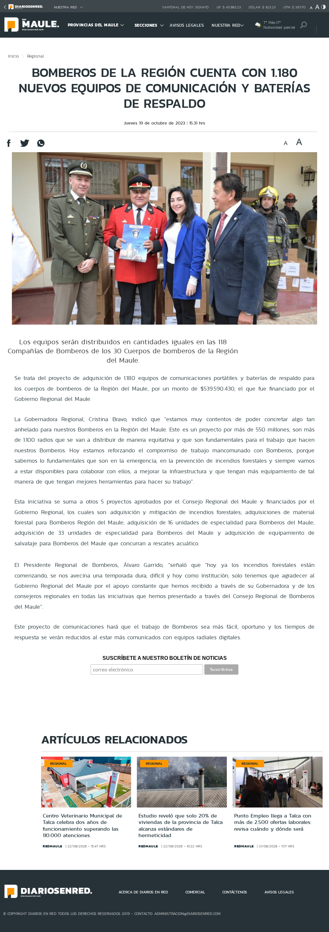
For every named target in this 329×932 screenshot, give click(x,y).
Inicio (13, 56)
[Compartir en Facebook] (8, 146)
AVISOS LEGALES (187, 25)
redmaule (52, 846)
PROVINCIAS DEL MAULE (93, 25)
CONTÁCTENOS (234, 892)
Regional (35, 56)
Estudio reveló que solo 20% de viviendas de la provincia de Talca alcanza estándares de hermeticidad (180, 825)
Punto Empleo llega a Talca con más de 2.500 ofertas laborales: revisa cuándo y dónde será (272, 822)
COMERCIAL (195, 892)
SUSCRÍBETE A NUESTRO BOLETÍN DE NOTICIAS (164, 658)
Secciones (146, 25)
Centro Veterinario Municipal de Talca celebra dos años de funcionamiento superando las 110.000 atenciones (82, 825)
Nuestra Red (65, 7)
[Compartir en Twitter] (25, 146)
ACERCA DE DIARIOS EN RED (143, 892)
